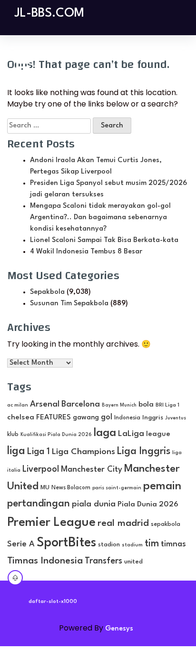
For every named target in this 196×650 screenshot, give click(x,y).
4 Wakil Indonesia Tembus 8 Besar (86, 251)
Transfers (103, 561)
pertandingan (38, 504)
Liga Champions (83, 451)
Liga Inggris (143, 451)
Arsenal (44, 404)
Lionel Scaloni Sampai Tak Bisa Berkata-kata (104, 240)
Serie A (21, 544)
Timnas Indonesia (45, 561)
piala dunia (94, 504)
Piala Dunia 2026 (148, 504)
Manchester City (91, 470)
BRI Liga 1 (167, 405)
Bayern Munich (119, 405)
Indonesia (127, 418)
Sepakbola (47, 292)
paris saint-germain (116, 487)
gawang (86, 417)
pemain (162, 486)
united (133, 562)
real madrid (123, 523)
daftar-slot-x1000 (53, 601)
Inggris (152, 418)
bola (146, 404)
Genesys (119, 628)
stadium (132, 545)
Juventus (175, 418)
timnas (173, 544)
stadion (109, 545)
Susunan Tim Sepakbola (69, 303)
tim (152, 544)
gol (106, 417)
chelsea (20, 417)
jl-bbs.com (49, 13)
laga (105, 433)
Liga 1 (38, 451)
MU (44, 488)
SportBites (66, 542)
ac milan (17, 405)
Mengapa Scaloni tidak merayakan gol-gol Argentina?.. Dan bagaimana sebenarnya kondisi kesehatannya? (100, 218)
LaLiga (131, 434)
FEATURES (53, 417)
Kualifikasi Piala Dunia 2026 (56, 434)
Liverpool (40, 469)
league (158, 434)
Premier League (51, 522)
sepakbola (165, 524)
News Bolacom (70, 488)
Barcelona (80, 404)
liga (16, 451)
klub (13, 434)
